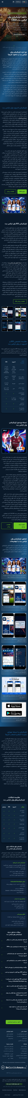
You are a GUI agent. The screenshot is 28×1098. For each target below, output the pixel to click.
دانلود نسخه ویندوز (22, 526)
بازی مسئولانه (24, 1051)
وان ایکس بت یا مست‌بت (8, 1051)
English (11, 1056)
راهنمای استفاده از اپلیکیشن (21, 1055)
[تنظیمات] (13, 2)
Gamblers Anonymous (7, 1090)
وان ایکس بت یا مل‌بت (9, 1048)
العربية (11, 1054)
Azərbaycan (7, 1054)
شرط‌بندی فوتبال (23, 118)
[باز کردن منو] (2, 1)
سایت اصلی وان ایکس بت (22, 1036)
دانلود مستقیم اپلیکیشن (19, 34)
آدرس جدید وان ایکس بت (22, 1034)
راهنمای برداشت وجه (23, 1057)
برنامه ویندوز (10, 1038)
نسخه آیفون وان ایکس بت (14, 263)
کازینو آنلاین (24, 1038)
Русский (4, 1056)
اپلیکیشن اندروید (10, 1034)
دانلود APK (22, 191)
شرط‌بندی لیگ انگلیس (22, 1040)
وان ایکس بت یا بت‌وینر (8, 1046)
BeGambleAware (22, 1090)
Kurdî (8, 1056)
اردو (8, 1058)
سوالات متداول (24, 1046)
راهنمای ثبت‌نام (24, 1053)
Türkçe (11, 1058)
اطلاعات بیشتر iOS (20, 301)
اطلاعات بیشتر (10, 191)
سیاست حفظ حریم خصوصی (18, 1095)
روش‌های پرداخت (23, 1048)
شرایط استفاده (7, 1095)
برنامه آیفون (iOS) (9, 1036)
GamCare (15, 1090)
